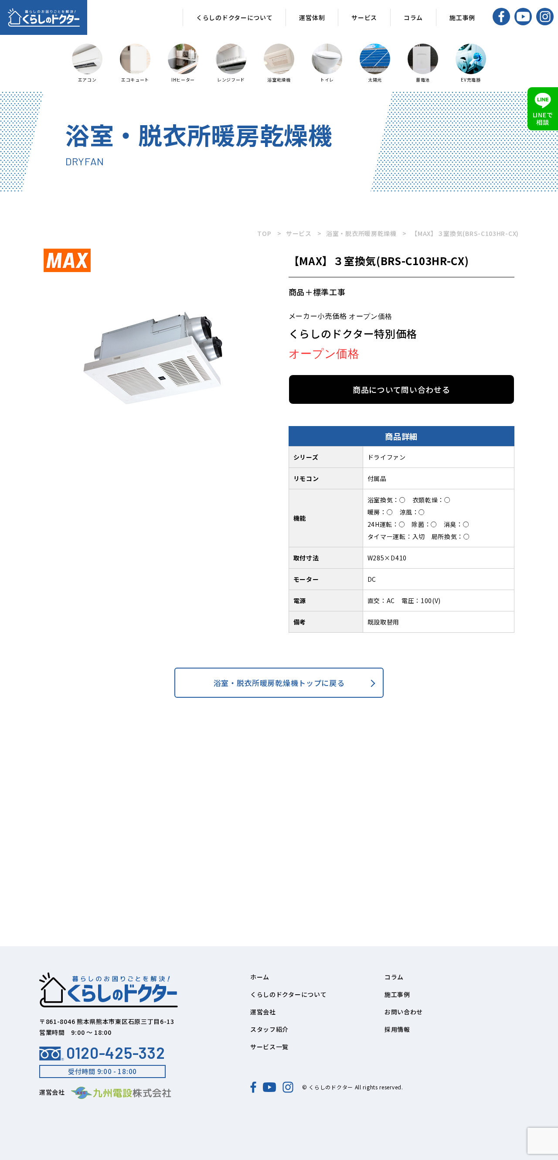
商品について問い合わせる (401, 389)
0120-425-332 (115, 1053)
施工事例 (462, 17)
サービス (364, 17)
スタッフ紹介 (269, 1029)
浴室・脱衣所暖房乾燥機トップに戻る (279, 682)
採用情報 (397, 1029)
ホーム (259, 976)
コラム (413, 17)
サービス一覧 (269, 1046)
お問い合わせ (403, 1011)
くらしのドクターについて (234, 17)
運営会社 (263, 1011)
